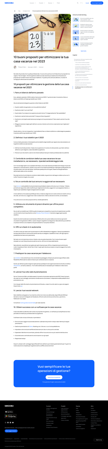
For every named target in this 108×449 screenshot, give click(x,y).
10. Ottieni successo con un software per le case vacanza (83, 87)
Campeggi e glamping (66, 416)
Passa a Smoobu (65, 420)
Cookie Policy (94, 423)
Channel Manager (50, 412)
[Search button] (77, 2)
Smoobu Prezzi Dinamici (43, 213)
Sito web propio (49, 421)
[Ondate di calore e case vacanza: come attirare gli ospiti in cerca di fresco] (83, 26)
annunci (19, 186)
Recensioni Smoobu (80, 416)
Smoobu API (93, 416)
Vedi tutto (83, 51)
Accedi (87, 3)
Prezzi (92, 408)
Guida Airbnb (16, 438)
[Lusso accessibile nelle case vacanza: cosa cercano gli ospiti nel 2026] (83, 38)
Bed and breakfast (65, 414)
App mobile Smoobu (80, 424)
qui (21, 286)
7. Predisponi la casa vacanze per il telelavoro (82, 80)
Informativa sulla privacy (96, 421)
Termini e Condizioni (95, 418)
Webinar (78, 412)
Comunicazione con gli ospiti (51, 418)
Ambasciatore (94, 412)
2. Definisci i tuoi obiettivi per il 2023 (82, 64)
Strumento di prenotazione (49, 414)
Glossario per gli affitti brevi (81, 421)
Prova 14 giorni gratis (97, 3)
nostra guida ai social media (27, 303)
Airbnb (31, 326)
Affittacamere (64, 412)
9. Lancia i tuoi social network (81, 85)
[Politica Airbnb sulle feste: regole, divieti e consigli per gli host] (83, 32)
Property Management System (51, 409)
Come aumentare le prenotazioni (50, 438)
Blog (19, 11)
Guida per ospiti (49, 423)
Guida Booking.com (8, 438)
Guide (77, 410)
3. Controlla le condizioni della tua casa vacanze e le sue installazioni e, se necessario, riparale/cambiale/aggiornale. (83, 68)
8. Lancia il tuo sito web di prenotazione (83, 82)
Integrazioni (78, 414)
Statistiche (49, 425)
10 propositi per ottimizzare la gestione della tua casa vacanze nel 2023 (83, 60)
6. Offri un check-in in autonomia (81, 77)
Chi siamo (93, 410)
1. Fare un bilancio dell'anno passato (82, 62)
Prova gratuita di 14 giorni (82, 418)
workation (18, 258)
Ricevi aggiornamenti (11, 431)
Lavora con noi (94, 414)
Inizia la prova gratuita (54, 377)
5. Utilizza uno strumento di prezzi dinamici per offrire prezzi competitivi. (83, 75)
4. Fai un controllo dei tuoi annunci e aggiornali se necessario (82, 71)
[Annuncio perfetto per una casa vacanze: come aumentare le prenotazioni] (83, 20)
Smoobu (14, 11)
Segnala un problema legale (96, 425)
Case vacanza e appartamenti (64, 409)
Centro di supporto (80, 428)
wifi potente (17, 265)
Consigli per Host (26, 11)
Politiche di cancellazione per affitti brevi (13, 441)
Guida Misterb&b (24, 438)
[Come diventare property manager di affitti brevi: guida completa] (83, 44)
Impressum (93, 428)
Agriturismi (63, 418)
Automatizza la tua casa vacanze (35, 438)
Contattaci (78, 426)
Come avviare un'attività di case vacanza (67, 438)
